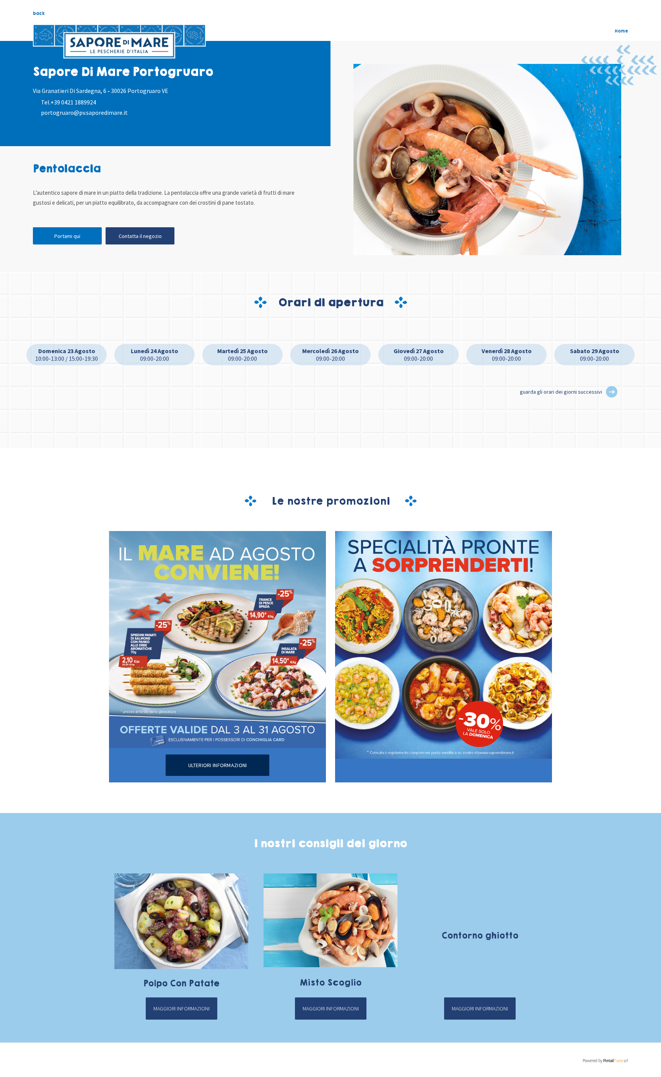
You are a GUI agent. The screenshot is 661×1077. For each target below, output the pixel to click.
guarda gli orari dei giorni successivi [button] (561, 391)
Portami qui (67, 236)
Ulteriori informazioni (217, 765)
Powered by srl (605, 1060)
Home (621, 31)
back (39, 13)
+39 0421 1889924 (73, 102)
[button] (611, 392)
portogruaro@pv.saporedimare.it (84, 112)
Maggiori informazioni (181, 1008)
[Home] (119, 41)
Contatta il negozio (140, 236)
